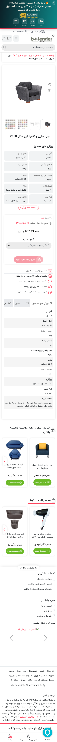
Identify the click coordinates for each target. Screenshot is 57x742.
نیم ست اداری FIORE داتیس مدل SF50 (15, 536)
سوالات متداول (44, 579)
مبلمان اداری (35, 55)
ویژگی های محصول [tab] (40, 303)
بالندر (51, 55)
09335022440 (18, 31)
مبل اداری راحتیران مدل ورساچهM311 (42, 467)
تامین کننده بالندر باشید (40, 584)
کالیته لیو (28, 239)
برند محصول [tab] (20, 303)
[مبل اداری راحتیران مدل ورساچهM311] (42, 450)
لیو (42, 217)
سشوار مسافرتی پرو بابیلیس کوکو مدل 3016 (42, 536)
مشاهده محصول (13, 482)
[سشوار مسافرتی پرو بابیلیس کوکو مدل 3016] (42, 519)
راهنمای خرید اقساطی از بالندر (38, 589)
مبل (45, 55)
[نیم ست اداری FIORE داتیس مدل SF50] (15, 519)
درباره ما (48, 611)
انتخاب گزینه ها (40, 482)
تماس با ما (46, 606)
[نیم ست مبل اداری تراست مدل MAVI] (14, 450)
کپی (23, 15)
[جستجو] (4, 47)
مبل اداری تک (20, 55)
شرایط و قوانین (44, 616)
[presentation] (6, 125)
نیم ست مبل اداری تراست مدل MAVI (15, 466)
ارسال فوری (36, 31)
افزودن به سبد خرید (25, 259)
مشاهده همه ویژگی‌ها (29, 207)
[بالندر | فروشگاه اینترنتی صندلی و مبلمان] (42, 38)
